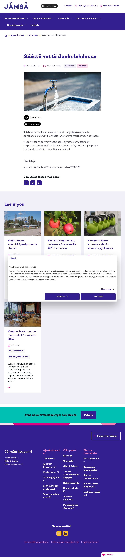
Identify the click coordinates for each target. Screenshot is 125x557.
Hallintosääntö (71, 483)
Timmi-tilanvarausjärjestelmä (71, 475)
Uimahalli (68, 461)
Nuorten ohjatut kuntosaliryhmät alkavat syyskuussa (100, 245)
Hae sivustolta (111, 6)
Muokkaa (61, 296)
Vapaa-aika (64, 18)
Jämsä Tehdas (70, 466)
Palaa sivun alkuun (107, 436)
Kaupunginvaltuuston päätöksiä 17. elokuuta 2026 (22, 335)
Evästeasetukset (89, 542)
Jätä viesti (109, 555)
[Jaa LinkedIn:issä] (39, 182)
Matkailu (35, 25)
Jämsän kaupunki (15, 25)
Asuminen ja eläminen (15, 18)
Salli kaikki (98, 296)
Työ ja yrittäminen (42, 18)
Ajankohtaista (17, 35)
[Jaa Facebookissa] (26, 182)
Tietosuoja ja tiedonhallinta (65, 542)
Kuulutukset (51, 472)
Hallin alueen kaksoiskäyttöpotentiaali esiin (22, 245)
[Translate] (49, 6)
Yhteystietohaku (87, 6)
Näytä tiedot (105, 289)
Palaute (88, 415)
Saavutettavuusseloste (37, 542)
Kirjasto (67, 456)
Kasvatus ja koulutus (87, 18)
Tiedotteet (32, 35)
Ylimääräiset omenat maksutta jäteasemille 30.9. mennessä (61, 245)
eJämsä (68, 6)
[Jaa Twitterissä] (32, 182)
